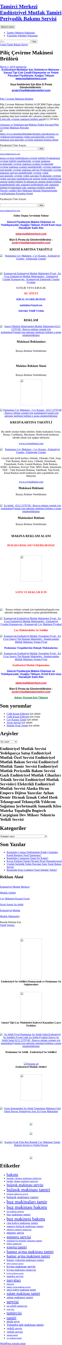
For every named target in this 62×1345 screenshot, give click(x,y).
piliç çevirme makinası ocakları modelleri (27, 165)
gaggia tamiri (17, 1247)
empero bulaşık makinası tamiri (25, 1226)
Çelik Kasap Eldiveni (18, 713)
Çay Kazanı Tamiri (16, 719)
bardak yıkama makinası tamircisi (24, 1178)
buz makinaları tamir (27, 1201)
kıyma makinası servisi (21, 1266)
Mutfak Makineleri (10, 916)
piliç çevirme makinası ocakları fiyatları (28, 164)
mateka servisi (15, 1276)
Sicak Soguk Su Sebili (11, 904)
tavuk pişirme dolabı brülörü (41, 178)
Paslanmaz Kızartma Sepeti (28, 192)
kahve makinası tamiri (15, 1263)
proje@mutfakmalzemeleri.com (31, 90)
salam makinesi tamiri (20, 1297)
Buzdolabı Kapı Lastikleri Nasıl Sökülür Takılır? (32, 870)
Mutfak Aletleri (8, 892)
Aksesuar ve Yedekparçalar (14, 124)
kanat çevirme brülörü (11, 158)
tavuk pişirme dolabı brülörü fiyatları (31, 180)
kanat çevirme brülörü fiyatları (38, 158)
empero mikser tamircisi (19, 1229)
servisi (13, 1301)
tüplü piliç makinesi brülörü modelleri (35, 187)
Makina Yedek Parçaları (41, 124)
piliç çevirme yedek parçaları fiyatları (28, 175)
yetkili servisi (15, 1331)
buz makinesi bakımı (26, 1218)
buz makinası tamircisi (15, 1211)
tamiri (11, 1318)
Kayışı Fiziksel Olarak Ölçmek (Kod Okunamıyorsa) (34, 861)
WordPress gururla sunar (13, 1343)
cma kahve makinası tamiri (22, 1223)
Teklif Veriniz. (7, 925)
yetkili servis (14, 1328)
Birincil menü (7, 27)
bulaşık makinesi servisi (17, 1194)
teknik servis (13, 1321)
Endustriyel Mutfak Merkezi (14, 886)
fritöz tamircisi (14, 1243)
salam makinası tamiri (23, 1293)
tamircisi (14, 1313)
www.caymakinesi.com (31, 443)
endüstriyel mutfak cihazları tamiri (24, 1240)
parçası (10, 1284)
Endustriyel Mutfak (10, 910)
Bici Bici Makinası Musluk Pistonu (24, 190)
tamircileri (10, 1309)
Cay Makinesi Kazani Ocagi (15, 898)
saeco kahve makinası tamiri (21, 1289)
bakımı (12, 1174)
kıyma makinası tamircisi (21, 1269)
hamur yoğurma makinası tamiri (25, 1260)
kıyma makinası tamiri (15, 1273)
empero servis (15, 1232)
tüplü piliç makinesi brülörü (24, 184)
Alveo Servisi (14, 722)
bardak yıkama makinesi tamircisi (22, 1181)
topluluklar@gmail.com (31, 305)
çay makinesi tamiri (14, 1338)
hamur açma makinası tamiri (30, 1251)
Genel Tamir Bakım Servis (14, 44)
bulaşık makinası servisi (25, 1185)
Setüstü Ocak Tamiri (17, 725)
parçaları (14, 1280)
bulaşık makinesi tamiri (23, 1197)
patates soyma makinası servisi (19, 1287)
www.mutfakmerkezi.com (31, 78)
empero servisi (19, 1237)
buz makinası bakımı (27, 1207)
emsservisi (21, 66)
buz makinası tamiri (18, 1214)
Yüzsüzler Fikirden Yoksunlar (22, 35)
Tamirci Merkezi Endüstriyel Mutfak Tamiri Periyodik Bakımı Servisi (31, 12)
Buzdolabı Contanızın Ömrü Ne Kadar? (27, 858)
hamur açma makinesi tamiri (28, 1256)
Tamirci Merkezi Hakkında (21, 32)
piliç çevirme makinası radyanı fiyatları (28, 170)
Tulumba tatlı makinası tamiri (25, 1324)
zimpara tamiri (12, 1335)
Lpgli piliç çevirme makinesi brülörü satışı (22, 119)
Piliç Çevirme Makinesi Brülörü (16, 98)
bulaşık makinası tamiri (28, 1189)
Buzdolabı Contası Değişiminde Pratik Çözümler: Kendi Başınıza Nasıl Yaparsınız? (32, 854)
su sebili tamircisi (17, 1305)
